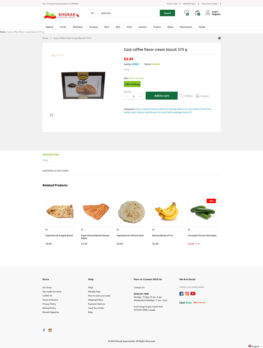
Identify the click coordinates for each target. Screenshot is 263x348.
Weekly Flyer (189, 3)
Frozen (157, 26)
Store (45, 279)
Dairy (170, 26)
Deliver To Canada (167, 109)
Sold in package (174, 112)
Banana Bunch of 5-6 (162, 235)
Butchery (78, 26)
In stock (162, 112)
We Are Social (187, 279)
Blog (90, 312)
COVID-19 (47, 295)
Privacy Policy (49, 303)
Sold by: (127, 64)
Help (91, 279)
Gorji (135, 64)
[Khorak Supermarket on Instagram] (50, 330)
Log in (215, 11)
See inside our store (51, 291)
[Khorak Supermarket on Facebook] (44, 330)
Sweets (143, 26)
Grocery (93, 26)
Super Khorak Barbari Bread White (95, 236)
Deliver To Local (184, 109)
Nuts (129, 26)
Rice (107, 26)
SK (46, 229)
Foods (202, 26)
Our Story (47, 287)
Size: (134, 78)
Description (50, 154)
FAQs (90, 287)
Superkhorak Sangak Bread (58, 235)
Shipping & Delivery (55, 170)
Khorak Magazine (50, 312)
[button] (255, 346)
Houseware (186, 26)
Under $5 (186, 112)
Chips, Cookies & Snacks (146, 109)
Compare (204, 95)
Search (167, 13)
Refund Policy (49, 308)
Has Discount (151, 112)
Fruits (63, 26)
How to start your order (99, 295)
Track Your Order (209, 3)
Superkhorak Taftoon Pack (130, 235)
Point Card (172, 3)
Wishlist (189, 95)
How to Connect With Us (148, 279)
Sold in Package (132, 84)
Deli (118, 26)
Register (216, 14)
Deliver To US (199, 109)
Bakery (49, 26)
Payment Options (96, 303)
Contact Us (139, 287)
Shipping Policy (95, 299)
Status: (147, 64)
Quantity (127, 91)
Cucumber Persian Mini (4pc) (202, 235)
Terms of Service (50, 299)
